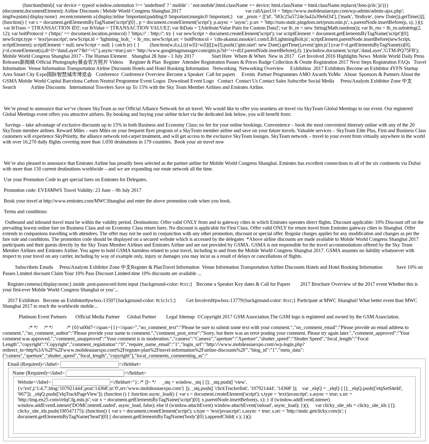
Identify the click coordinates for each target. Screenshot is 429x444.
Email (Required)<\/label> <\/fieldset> (205, 390)
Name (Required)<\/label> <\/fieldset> (208, 394)
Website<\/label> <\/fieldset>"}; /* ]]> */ (210, 399)
